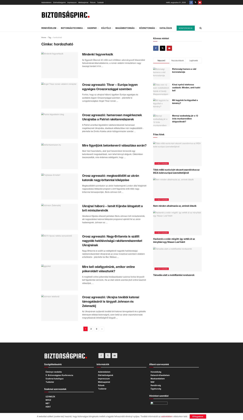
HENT (48, 407)
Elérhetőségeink (59, 2)
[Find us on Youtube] (200, 2)
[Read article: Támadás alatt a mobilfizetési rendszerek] (177, 259)
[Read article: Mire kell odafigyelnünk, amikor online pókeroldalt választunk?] (59, 277)
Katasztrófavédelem (160, 375)
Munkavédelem (158, 379)
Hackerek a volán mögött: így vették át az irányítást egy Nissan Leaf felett (174, 240)
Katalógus (166, 28)
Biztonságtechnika (72, 28)
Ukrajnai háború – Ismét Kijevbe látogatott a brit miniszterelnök (112, 208)
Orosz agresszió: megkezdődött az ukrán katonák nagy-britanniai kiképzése (110, 177)
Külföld (106, 28)
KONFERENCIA (186, 28)
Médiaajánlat (83, 2)
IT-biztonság (161, 163)
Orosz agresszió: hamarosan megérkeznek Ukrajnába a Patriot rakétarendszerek (112, 117)
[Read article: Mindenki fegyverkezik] (59, 65)
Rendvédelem (48, 28)
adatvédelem (167, 416)
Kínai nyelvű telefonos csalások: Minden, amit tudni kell (186, 87)
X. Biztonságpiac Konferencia (59, 375)
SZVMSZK (50, 397)
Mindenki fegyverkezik (97, 54)
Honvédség (156, 372)
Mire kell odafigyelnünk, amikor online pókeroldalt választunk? (108, 268)
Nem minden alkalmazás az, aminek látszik (174, 205)
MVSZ (48, 400)
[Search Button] (201, 27)
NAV (152, 382)
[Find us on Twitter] (195, 2)
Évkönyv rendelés (54, 372)
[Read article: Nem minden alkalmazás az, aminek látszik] (177, 190)
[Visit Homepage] (65, 14)
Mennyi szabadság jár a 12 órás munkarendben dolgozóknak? (185, 118)
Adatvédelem (46, 2)
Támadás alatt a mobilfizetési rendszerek (173, 275)
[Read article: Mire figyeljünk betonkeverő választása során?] (59, 156)
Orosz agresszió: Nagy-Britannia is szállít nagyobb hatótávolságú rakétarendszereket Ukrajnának (112, 240)
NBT (48, 403)
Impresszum (72, 2)
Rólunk (92, 2)
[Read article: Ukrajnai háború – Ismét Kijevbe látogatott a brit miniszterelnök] (59, 217)
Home (43, 37)
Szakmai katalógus (55, 379)
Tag (49, 37)
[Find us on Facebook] (191, 2)
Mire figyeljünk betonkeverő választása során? (114, 145)
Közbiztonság (147, 28)
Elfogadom (198, 416)
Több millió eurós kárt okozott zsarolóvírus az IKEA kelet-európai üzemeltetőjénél (176, 171)
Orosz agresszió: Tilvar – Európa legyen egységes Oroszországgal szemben (110, 86)
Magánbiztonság (125, 28)
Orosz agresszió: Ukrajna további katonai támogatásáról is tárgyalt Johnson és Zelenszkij (110, 301)
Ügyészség (156, 389)
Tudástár (100, 2)
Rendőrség (156, 385)
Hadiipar (92, 28)
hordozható (57, 37)
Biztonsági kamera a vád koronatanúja (184, 70)
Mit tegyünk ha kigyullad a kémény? (185, 102)
